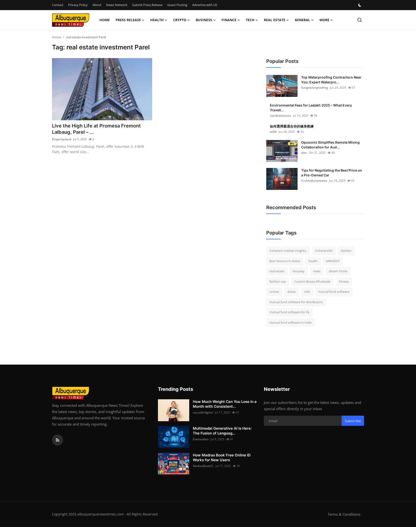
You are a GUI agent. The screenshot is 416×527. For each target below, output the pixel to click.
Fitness (344, 281)
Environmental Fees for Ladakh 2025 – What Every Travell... (311, 107)
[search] (359, 19)
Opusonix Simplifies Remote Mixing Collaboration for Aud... (330, 144)
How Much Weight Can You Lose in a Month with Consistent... (225, 404)
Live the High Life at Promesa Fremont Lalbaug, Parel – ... (96, 129)
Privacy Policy (78, 5)
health (313, 261)
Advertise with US (204, 5)
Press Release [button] (128, 20)
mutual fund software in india (290, 322)
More (324, 20)
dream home (338, 271)
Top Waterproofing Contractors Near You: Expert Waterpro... (331, 79)
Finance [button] (228, 20)
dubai (291, 291)
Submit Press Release (147, 5)
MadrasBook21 (203, 466)
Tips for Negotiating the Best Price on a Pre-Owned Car (331, 172)
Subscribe (353, 421)
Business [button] (204, 20)
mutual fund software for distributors (296, 302)
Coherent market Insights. (288, 250)
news (316, 271)
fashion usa (277, 281)
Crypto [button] (179, 20)
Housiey (299, 271)
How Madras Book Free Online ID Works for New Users (222, 457)
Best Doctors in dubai (284, 261)
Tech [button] (250, 20)
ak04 (273, 132)
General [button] (302, 20)
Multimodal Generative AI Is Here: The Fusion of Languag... (222, 430)
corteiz (274, 291)
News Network (116, 5)
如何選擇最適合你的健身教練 (292, 126)
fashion (346, 250)
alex (304, 153)
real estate (276, 271)
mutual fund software (333, 291)
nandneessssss (280, 115)
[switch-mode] (360, 5)
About (96, 5)
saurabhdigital (203, 412)
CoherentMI (323, 250)
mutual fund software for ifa (289, 312)
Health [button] (157, 20)
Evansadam (201, 439)
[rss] (57, 440)
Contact (57, 5)
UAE (307, 291)
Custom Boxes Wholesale (312, 281)
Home (104, 20)
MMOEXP (333, 261)
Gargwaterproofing (314, 88)
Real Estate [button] (274, 20)
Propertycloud (61, 139)
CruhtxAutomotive (314, 181)
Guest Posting (177, 5)
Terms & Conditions (344, 514)
